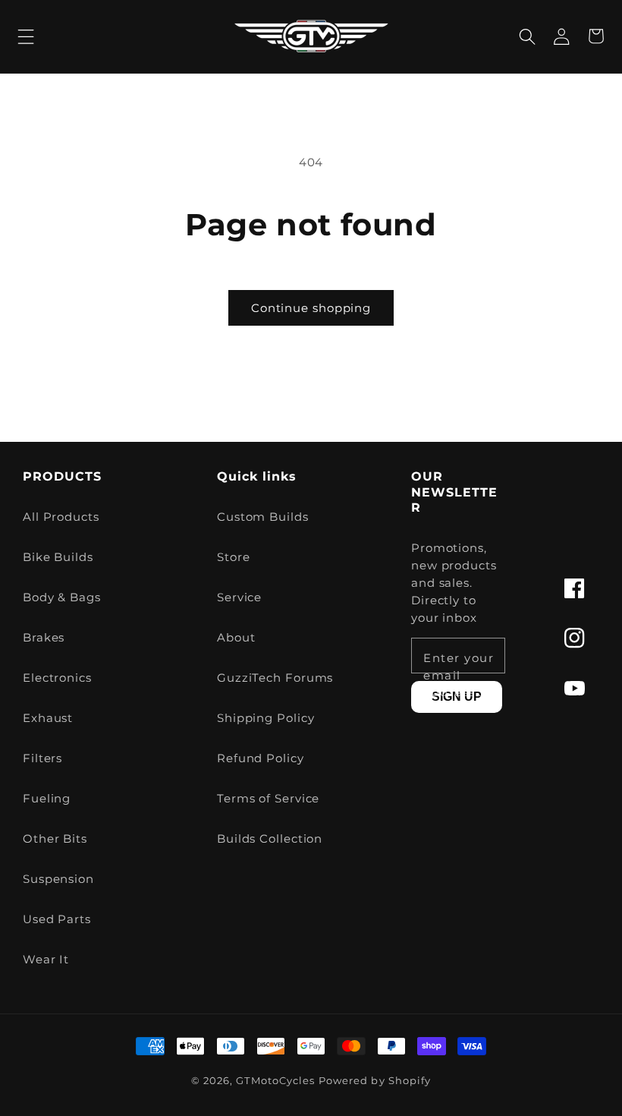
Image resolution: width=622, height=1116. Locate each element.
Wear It (46, 959)
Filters (42, 758)
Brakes (43, 637)
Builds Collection (269, 838)
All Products (61, 516)
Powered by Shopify (375, 1080)
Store (233, 557)
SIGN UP (457, 696)
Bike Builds (58, 557)
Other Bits (55, 838)
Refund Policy (260, 758)
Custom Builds (263, 516)
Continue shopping (311, 308)
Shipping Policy (266, 718)
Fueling (47, 798)
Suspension (58, 879)
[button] (26, 36)
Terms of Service (268, 798)
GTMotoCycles (275, 1080)
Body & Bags (62, 597)
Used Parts (57, 919)
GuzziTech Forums (275, 677)
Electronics (57, 677)
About (236, 637)
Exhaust (48, 718)
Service (239, 597)
